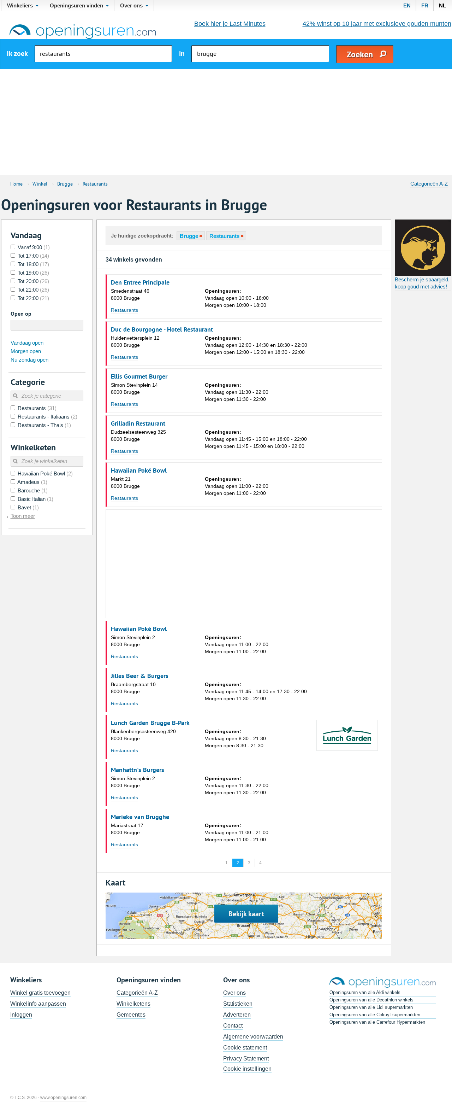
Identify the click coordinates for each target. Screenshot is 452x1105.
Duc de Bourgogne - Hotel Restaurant (162, 329)
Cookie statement (245, 1048)
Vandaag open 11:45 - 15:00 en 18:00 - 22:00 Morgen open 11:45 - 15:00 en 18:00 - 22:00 (256, 439)
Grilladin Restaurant (138, 423)
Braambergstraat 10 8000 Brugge (133, 688)
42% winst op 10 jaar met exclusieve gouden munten (377, 23)
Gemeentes (131, 1015)
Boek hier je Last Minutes (230, 23)
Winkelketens (133, 1004)
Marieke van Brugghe (140, 817)
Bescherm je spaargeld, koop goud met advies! (422, 283)
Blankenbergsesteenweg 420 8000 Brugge (143, 735)
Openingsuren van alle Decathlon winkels (371, 999)
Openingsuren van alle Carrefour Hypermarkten (377, 1022)
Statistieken (237, 1004)
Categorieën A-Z (429, 184)
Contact (233, 1026)
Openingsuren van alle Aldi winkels (364, 992)
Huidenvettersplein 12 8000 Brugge (135, 341)
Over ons (234, 993)
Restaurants (124, 310)
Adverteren (237, 1015)
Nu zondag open (29, 360)
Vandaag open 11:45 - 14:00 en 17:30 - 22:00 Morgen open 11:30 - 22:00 (256, 691)
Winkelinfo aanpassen (38, 1004)
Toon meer (23, 516)
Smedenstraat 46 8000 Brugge (130, 294)
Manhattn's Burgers (137, 770)
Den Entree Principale (140, 282)
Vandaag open (27, 343)
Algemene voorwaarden (253, 1037)
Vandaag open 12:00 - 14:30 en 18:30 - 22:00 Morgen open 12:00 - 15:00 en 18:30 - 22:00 (256, 345)
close (200, 236)
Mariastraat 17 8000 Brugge (127, 829)
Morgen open (26, 351)
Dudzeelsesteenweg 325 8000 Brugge (138, 435)
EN (407, 5)
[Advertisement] (226, 122)
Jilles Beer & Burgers (139, 676)
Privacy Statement (246, 1059)
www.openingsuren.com (63, 1097)
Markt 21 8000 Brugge (125, 482)
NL (442, 5)
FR (424, 5)
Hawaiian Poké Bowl (139, 470)
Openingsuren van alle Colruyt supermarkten (374, 1014)
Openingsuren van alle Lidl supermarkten (371, 1007)
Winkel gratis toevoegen (40, 993)
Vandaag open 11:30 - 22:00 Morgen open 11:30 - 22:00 (236, 392)
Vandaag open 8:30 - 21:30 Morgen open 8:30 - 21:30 (235, 738)
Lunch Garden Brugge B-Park (150, 723)
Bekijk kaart (246, 913)
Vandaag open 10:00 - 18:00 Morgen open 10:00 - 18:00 (237, 298)
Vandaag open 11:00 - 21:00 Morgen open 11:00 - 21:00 (236, 832)
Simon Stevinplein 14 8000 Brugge (134, 388)
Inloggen (21, 1015)
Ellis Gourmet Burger (139, 376)
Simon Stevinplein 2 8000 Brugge (133, 641)
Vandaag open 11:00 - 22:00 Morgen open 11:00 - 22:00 (236, 486)
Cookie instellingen (247, 1069)
